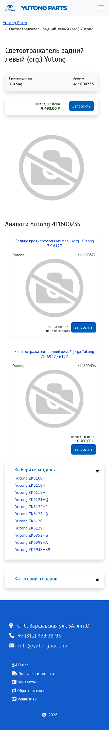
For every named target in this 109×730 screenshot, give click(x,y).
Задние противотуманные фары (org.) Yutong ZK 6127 (54, 243)
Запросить (81, 106)
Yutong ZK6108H (30, 478)
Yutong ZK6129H (30, 527)
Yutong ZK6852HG (31, 535)
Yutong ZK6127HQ (31, 513)
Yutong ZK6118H (30, 485)
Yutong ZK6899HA (31, 542)
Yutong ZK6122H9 (31, 506)
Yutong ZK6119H (30, 492)
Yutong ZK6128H (30, 520)
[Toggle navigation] (101, 8)
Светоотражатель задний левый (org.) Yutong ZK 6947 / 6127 (54, 354)
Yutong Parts (43, 7)
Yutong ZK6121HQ (31, 499)
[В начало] (12, 7)
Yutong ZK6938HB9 (32, 549)
